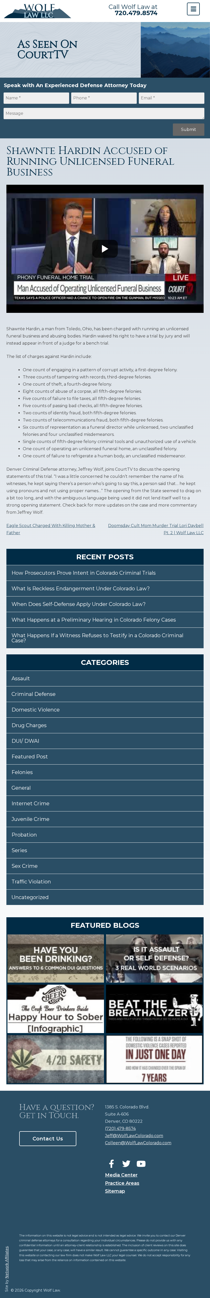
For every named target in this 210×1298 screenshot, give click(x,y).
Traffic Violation (31, 882)
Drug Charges (29, 725)
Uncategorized (30, 897)
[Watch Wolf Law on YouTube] (141, 1164)
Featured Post (30, 757)
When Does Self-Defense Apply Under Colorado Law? (79, 604)
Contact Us (48, 1139)
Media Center (121, 1175)
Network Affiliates (6, 1263)
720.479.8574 (136, 13)
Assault (21, 678)
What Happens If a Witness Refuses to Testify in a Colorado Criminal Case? (97, 638)
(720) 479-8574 (120, 1128)
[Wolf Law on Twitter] (126, 1164)
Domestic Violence (36, 710)
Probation (24, 835)
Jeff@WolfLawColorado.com (134, 1135)
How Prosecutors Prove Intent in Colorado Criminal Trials (84, 573)
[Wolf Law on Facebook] (111, 1164)
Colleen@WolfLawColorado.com (138, 1142)
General (21, 788)
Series (19, 850)
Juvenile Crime (30, 819)
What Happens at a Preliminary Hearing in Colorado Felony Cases (94, 620)
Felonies (22, 772)
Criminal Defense (34, 694)
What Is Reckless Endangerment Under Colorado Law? (81, 588)
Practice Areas (122, 1183)
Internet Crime (30, 803)
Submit (188, 129)
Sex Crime (25, 866)
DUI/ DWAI (25, 741)
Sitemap (115, 1191)
